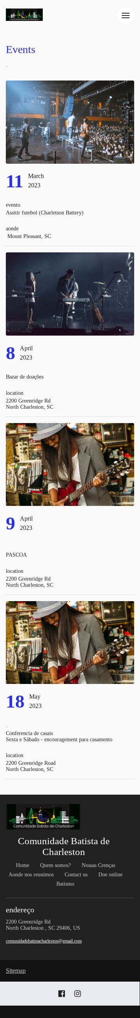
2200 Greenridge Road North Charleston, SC (31, 766)
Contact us (76, 874)
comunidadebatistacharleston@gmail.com (44, 941)
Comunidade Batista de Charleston (64, 846)
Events (20, 49)
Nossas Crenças (98, 865)
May (34, 696)
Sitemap (16, 970)
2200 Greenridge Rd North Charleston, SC (29, 404)
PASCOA (17, 555)
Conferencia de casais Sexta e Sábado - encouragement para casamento (60, 736)
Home (22, 865)
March (36, 176)
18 (15, 701)
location (14, 393)
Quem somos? (55, 865)
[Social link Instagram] (77, 993)
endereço (21, 909)
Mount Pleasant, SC (28, 236)
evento (13, 205)
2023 (34, 185)
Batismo (65, 884)
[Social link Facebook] (61, 993)
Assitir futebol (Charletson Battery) (45, 213)
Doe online (110, 874)
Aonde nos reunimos (31, 874)
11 (14, 181)
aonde (13, 228)
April (26, 348)
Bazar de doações (25, 377)
